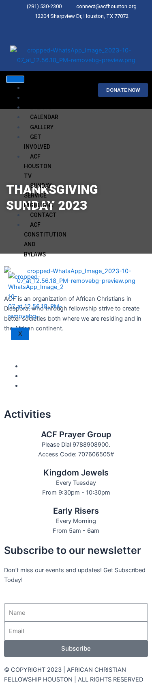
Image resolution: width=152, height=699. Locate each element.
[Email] (90, 26)
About (39, 97)
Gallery (42, 127)
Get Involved (37, 142)
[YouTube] (24, 376)
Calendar (44, 117)
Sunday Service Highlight (39, 195)
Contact (43, 215)
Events (41, 107)
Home (38, 88)
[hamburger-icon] (15, 79)
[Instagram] (85, 26)
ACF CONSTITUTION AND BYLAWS (45, 239)
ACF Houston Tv (37, 166)
